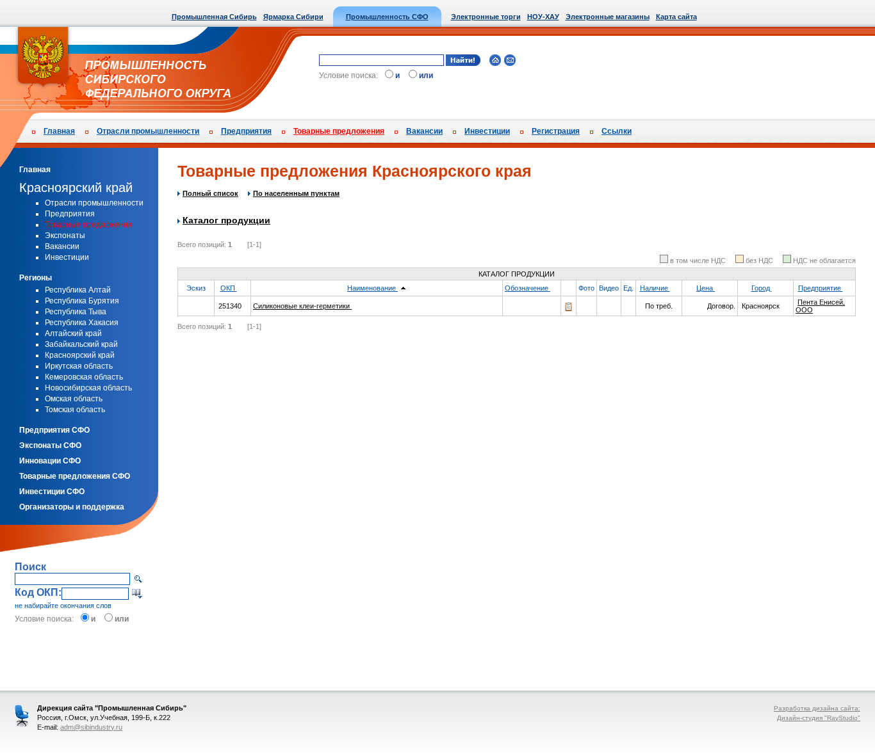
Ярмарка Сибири (293, 16)
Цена (705, 288)
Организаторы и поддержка (71, 506)
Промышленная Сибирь (214, 16)
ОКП (228, 288)
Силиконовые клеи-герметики (302, 306)
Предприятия (246, 131)
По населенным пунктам (296, 193)
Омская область (73, 398)
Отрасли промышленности (148, 131)
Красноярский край (76, 187)
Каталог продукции (226, 220)
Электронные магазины (608, 16)
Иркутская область (79, 366)
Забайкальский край (81, 344)
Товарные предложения (338, 131)
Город (761, 288)
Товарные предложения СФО (74, 476)
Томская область (75, 409)
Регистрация (556, 131)
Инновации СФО (50, 460)
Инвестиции (487, 131)
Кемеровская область (84, 377)
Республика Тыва (75, 311)
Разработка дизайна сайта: (817, 708)
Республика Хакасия (82, 322)
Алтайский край (73, 333)
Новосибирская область (88, 387)
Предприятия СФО (54, 430)
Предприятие (820, 288)
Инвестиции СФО (52, 491)
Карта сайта (676, 16)
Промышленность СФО (387, 16)
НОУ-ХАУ (543, 16)
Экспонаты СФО (50, 445)
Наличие (655, 288)
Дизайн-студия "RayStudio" (818, 717)
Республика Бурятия (82, 300)
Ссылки (616, 131)
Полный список (210, 193)
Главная (59, 131)
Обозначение (527, 288)
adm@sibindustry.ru (91, 727)
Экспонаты (65, 235)
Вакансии (424, 131)
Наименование (372, 288)
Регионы (35, 277)
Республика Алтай (78, 289)
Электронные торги (486, 16)
